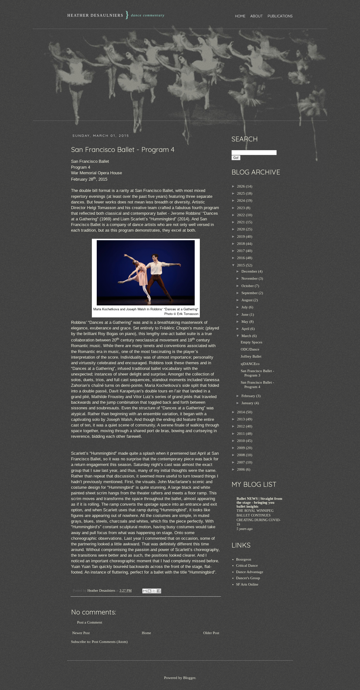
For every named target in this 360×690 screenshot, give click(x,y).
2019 (241, 236)
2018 (241, 244)
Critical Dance (247, 565)
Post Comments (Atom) (110, 642)
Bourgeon (243, 559)
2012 (241, 426)
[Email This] (144, 591)
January (247, 403)
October (248, 286)
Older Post (211, 633)
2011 (241, 434)
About (256, 16)
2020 (241, 229)
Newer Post (81, 633)
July (245, 307)
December (249, 271)
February (248, 396)
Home (240, 16)
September (250, 293)
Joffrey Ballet (251, 356)
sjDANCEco (250, 364)
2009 (241, 448)
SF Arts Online (247, 584)
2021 (241, 222)
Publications (280, 16)
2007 (241, 462)
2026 (241, 186)
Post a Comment (89, 622)
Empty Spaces (251, 342)
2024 (241, 200)
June (245, 314)
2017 (241, 251)
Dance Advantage (249, 572)
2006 (241, 469)
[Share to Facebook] (158, 591)
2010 (241, 441)
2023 (241, 208)
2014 (241, 412)
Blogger (189, 678)
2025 (241, 193)
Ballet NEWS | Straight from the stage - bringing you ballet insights (259, 502)
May (245, 322)
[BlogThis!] (149, 591)
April (245, 329)
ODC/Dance (250, 349)
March (246, 336)
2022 (241, 215)
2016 (241, 258)
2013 (241, 419)
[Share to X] (154, 591)
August (247, 300)
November (250, 278)
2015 (241, 265)
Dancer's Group (248, 578)
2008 (241, 455)
